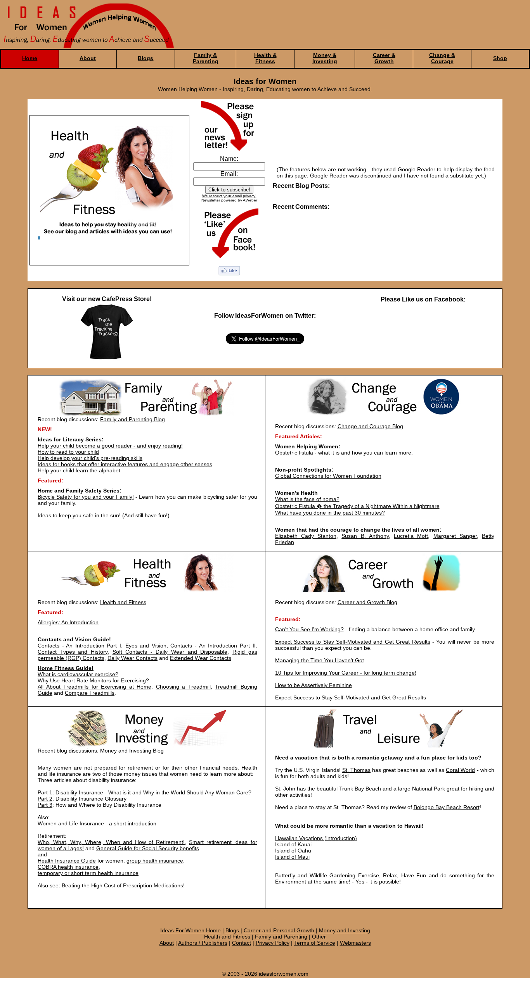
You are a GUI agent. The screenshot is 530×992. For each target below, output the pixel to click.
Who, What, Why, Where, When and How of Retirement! (111, 842)
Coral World (460, 770)
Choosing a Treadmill (183, 687)
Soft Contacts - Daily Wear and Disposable (170, 652)
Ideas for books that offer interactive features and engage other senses (125, 464)
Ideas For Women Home (190, 930)
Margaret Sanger (455, 536)
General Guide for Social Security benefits (147, 848)
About (88, 58)
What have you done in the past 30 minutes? (330, 513)
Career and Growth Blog (367, 602)
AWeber (250, 200)
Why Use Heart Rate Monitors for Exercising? (93, 680)
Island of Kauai (293, 844)
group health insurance (154, 861)
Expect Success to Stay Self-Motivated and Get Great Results (352, 642)
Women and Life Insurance (71, 823)
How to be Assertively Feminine (313, 685)
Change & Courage (442, 58)
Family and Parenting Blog (132, 419)
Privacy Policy (272, 943)
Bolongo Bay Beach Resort (447, 807)
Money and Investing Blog (132, 750)
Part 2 (45, 799)
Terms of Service (314, 943)
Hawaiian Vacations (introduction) (316, 838)
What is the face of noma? (307, 499)
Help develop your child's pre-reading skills (90, 458)
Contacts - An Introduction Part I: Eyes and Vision (102, 645)
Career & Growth (384, 58)
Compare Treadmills (89, 693)
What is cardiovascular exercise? (78, 674)
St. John (285, 788)
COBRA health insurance (68, 867)
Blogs (145, 58)
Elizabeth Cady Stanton (306, 536)
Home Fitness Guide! (66, 668)
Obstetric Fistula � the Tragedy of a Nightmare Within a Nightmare (357, 506)
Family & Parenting (205, 58)
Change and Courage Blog (370, 426)
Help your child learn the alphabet (79, 470)
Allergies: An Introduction (68, 622)
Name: (229, 158)
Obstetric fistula (294, 453)
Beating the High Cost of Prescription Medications (122, 885)
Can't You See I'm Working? (309, 629)
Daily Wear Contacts (132, 658)
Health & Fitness (265, 58)
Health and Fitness (123, 602)
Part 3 (45, 805)
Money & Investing (324, 58)
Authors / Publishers (202, 943)
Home (29, 58)
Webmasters (355, 943)
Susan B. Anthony (365, 536)
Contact (241, 943)
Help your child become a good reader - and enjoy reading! (110, 446)
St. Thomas (356, 770)
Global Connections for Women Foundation (328, 476)
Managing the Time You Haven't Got (319, 660)
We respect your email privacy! (229, 196)
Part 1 (45, 792)
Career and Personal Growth (279, 930)
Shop (500, 58)
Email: (229, 173)
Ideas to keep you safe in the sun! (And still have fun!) (104, 515)
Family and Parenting (281, 936)
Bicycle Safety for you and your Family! (86, 497)
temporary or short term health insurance (88, 873)
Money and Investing (344, 930)
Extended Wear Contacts (200, 658)
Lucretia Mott (411, 536)
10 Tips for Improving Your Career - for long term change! (345, 673)
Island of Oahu (293, 850)
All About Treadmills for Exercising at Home (94, 687)
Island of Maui (292, 857)
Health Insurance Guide (67, 861)
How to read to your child (68, 452)
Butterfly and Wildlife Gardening (315, 875)
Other (319, 936)
